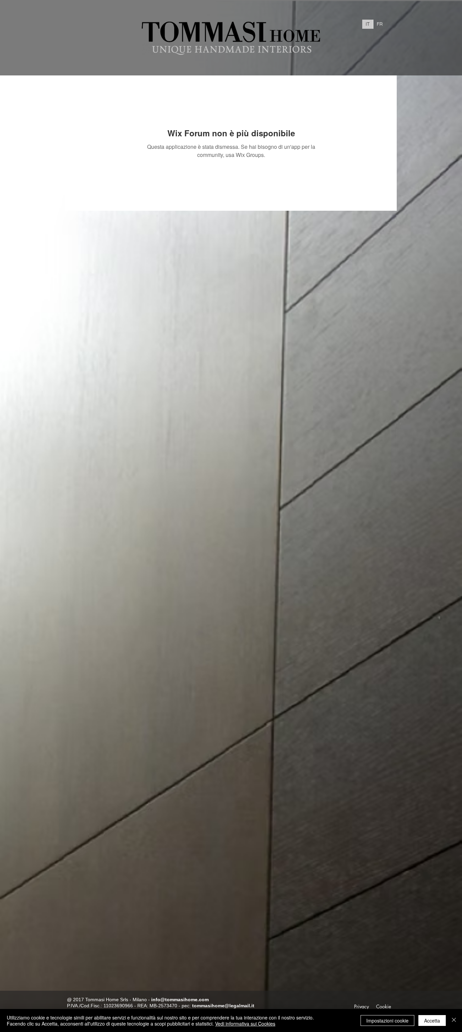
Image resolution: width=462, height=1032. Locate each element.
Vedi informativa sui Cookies (245, 1023)
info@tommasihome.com (180, 999)
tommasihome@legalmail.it (223, 1005)
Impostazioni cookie (387, 1020)
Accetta (432, 1020)
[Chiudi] (454, 1020)
